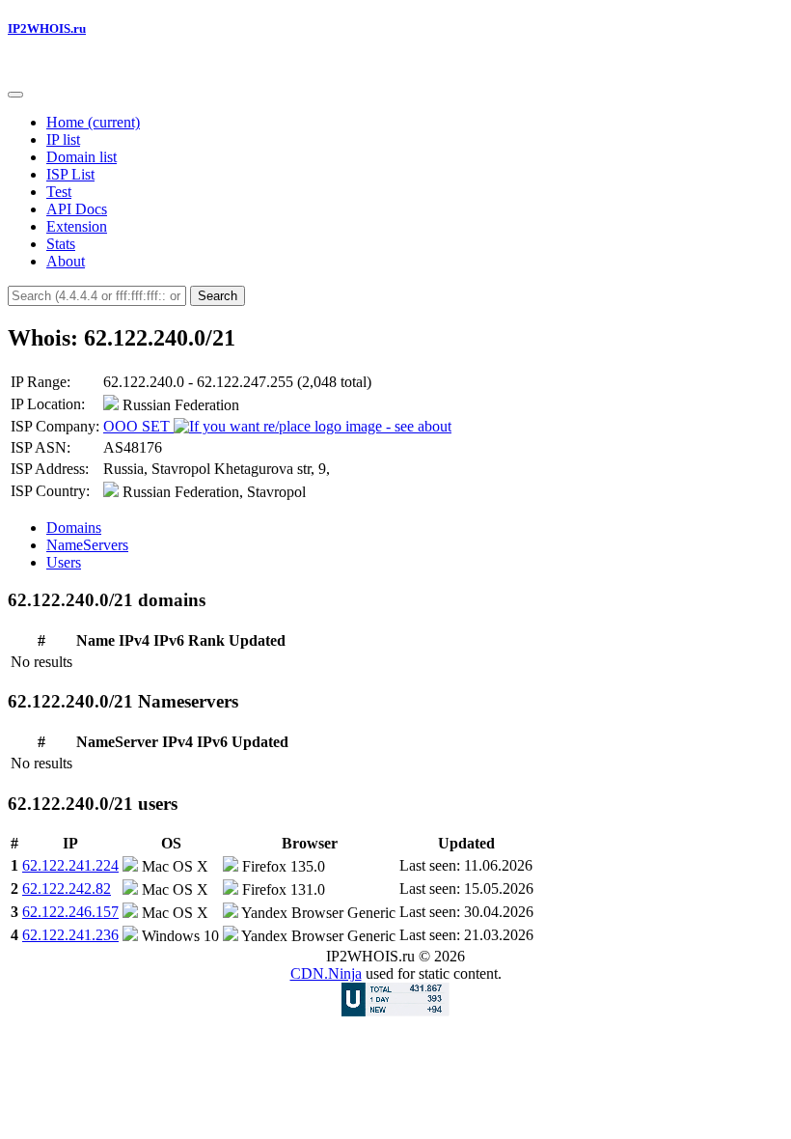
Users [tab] (63, 562)
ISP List (70, 174)
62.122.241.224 (70, 865)
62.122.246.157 (70, 911)
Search (217, 296)
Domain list (81, 157)
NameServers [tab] (87, 545)
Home (93, 122)
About (65, 261)
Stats (60, 244)
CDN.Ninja (326, 973)
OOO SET (138, 426)
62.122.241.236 (70, 935)
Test (58, 191)
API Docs (76, 209)
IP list (63, 139)
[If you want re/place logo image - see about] (312, 426)
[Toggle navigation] (15, 94)
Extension (76, 226)
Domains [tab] (73, 527)
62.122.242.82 (66, 888)
